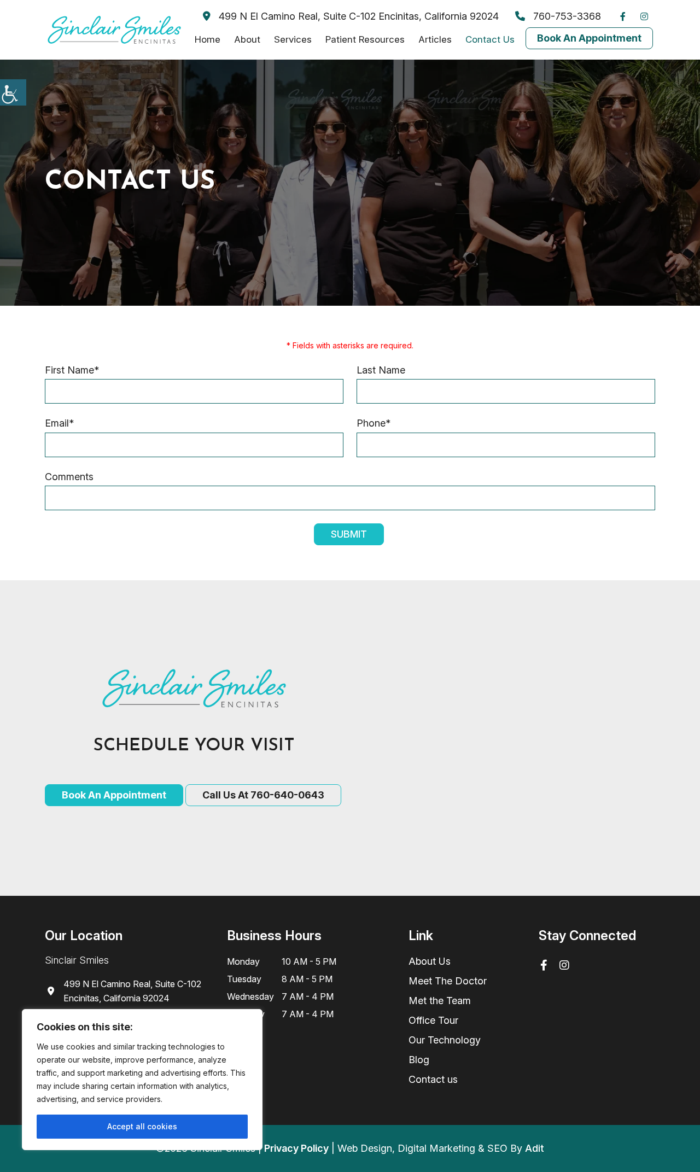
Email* (59, 423)
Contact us (433, 1079)
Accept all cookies (142, 1126)
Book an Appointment (114, 795)
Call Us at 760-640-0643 (263, 795)
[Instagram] (647, 16)
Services (293, 39)
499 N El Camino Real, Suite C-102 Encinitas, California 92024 (357, 16)
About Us (430, 961)
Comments (69, 476)
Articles (435, 39)
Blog (419, 1059)
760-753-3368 (565, 16)
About (247, 39)
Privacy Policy (296, 1148)
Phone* (373, 423)
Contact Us (490, 39)
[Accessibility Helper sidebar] (13, 92)
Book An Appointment (589, 38)
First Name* (72, 370)
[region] (142, 1079)
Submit (349, 534)
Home (207, 39)
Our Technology (445, 1040)
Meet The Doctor (448, 981)
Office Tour (433, 1020)
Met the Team (440, 1000)
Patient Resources (365, 39)
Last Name (381, 370)
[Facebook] (625, 16)
